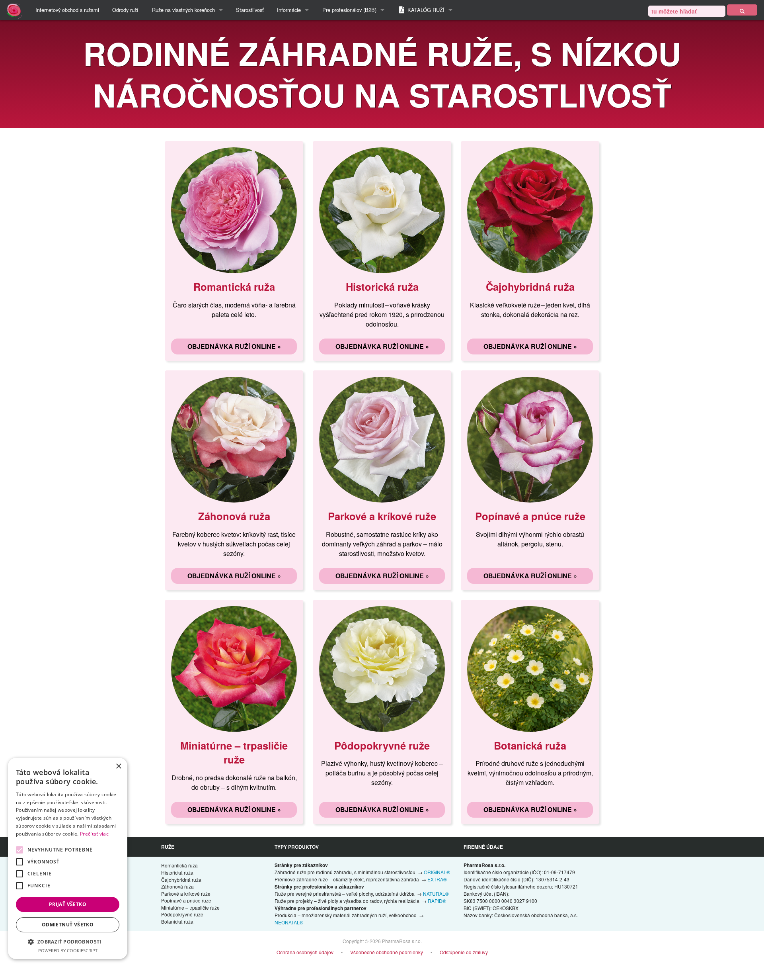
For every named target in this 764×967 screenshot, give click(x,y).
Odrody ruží (125, 10)
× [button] (118, 766)
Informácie (289, 10)
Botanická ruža (177, 921)
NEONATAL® (289, 922)
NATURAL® (436, 893)
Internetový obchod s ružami (67, 10)
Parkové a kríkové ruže (185, 893)
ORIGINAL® (437, 872)
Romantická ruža (179, 865)
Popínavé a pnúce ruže (186, 900)
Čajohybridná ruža (181, 879)
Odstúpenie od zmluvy (464, 952)
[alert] (67, 858)
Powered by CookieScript (67, 950)
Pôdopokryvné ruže (182, 914)
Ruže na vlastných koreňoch (183, 10)
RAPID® (437, 900)
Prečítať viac (94, 833)
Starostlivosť (250, 10)
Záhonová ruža (177, 886)
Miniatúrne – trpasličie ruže (190, 907)
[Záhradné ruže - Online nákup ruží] (742, 10)
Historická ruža (177, 872)
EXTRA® (437, 879)
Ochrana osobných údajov (305, 952)
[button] (67, 941)
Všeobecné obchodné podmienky (386, 952)
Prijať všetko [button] (67, 904)
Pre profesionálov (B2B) (349, 10)
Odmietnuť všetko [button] (68, 924)
